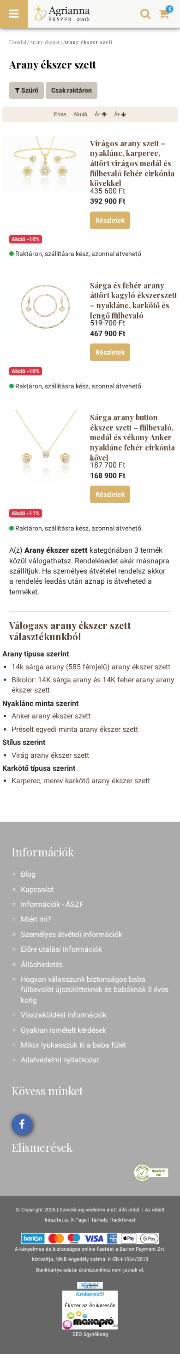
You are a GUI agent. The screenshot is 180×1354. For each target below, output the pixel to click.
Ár (98, 114)
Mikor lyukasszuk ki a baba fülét (73, 1045)
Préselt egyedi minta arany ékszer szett (75, 729)
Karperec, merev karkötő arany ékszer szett (81, 780)
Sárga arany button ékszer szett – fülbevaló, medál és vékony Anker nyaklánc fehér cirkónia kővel (132, 437)
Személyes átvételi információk (71, 934)
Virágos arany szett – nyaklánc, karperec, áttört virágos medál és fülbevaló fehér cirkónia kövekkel (132, 163)
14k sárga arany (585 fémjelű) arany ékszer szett (91, 666)
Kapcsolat (37, 889)
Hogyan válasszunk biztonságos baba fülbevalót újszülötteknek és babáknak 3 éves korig (94, 990)
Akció (80, 114)
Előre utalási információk (61, 949)
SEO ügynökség (90, 1334)
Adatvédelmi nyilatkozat (60, 1059)
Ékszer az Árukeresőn (90, 1305)
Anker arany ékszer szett (51, 715)
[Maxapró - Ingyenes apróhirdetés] (90, 1320)
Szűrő (29, 90)
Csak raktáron (71, 90)
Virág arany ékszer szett (50, 755)
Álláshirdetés (42, 964)
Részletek (110, 220)
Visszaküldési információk (64, 1015)
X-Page (79, 1220)
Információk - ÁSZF (52, 904)
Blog (28, 874)
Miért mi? (36, 919)
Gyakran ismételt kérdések (63, 1030)
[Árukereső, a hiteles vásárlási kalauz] (151, 1171)
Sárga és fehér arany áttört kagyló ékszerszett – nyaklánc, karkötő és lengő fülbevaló (133, 300)
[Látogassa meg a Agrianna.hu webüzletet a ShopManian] (90, 1285)
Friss (60, 114)
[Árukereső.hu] (90, 1296)
